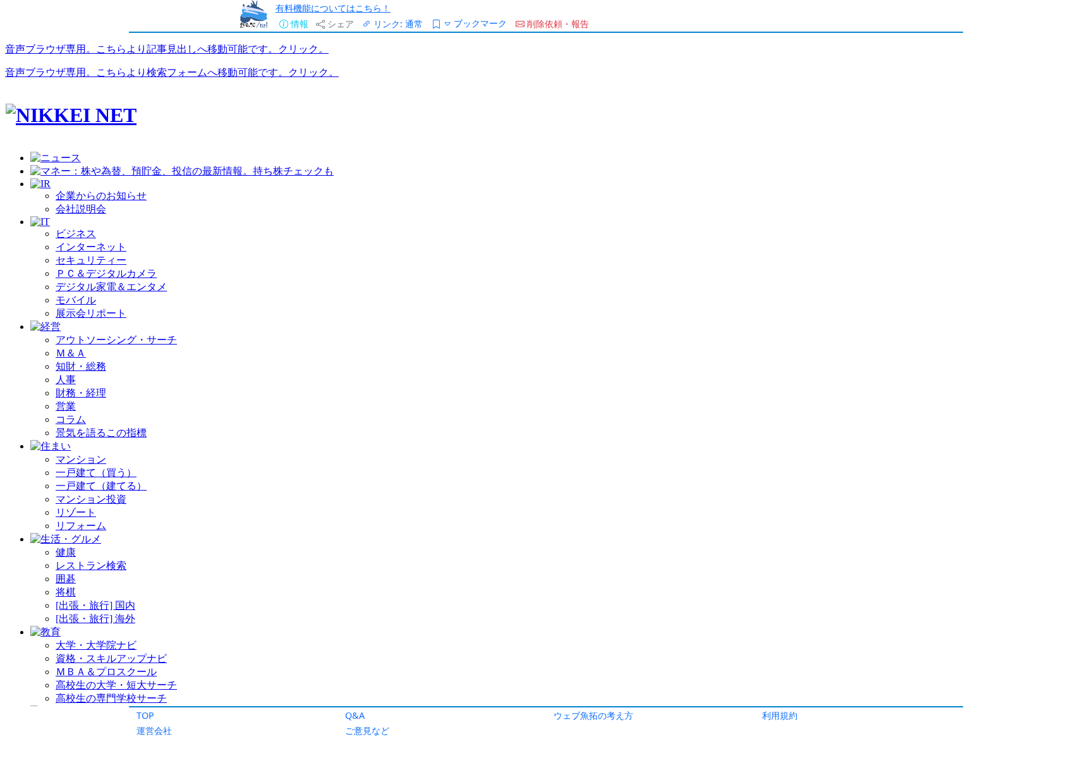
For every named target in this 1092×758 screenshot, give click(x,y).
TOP (145, 715)
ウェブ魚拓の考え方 (593, 715)
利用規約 (780, 715)
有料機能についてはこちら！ (333, 8)
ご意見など (367, 730)
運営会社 (154, 730)
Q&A (355, 715)
